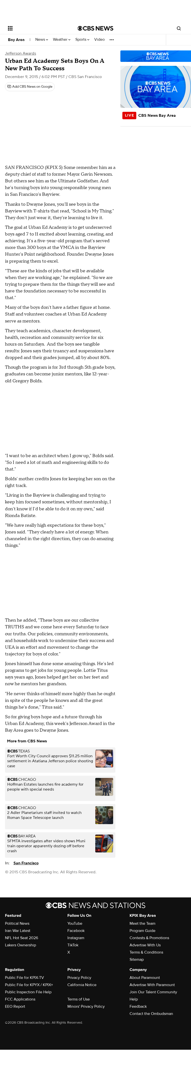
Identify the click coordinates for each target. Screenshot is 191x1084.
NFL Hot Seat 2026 (21, 938)
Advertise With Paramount (152, 985)
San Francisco (26, 863)
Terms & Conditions (146, 952)
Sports (81, 39)
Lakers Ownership (20, 945)
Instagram (75, 938)
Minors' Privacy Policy (86, 1006)
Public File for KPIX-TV (24, 978)
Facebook (76, 931)
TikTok (72, 945)
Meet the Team (142, 923)
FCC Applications (20, 999)
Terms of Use (78, 999)
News (40, 39)
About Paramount (145, 978)
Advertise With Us (145, 945)
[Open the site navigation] (37, 28)
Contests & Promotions (149, 938)
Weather (60, 39)
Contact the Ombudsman (151, 1014)
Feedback (138, 1006)
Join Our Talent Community (153, 992)
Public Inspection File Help (28, 992)
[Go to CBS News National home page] (95, 28)
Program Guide (142, 931)
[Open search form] (179, 28)
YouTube (74, 923)
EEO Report (15, 1006)
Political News (17, 923)
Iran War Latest (17, 931)
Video (99, 39)
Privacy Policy (79, 978)
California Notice (81, 985)
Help (134, 999)
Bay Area (16, 39)
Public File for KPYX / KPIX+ (29, 985)
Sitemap (137, 960)
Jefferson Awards (20, 53)
